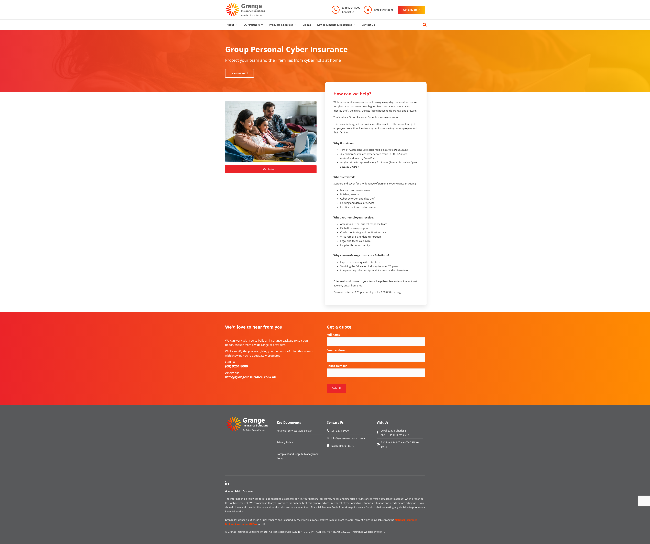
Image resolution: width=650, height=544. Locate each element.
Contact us (368, 24)
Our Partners (252, 24)
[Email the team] (368, 10)
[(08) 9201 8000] (336, 10)
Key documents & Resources (334, 24)
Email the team (383, 9)
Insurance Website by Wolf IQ (368, 531)
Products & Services (281, 24)
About (230, 24)
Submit (336, 388)
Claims (307, 24)
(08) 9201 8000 (351, 7)
